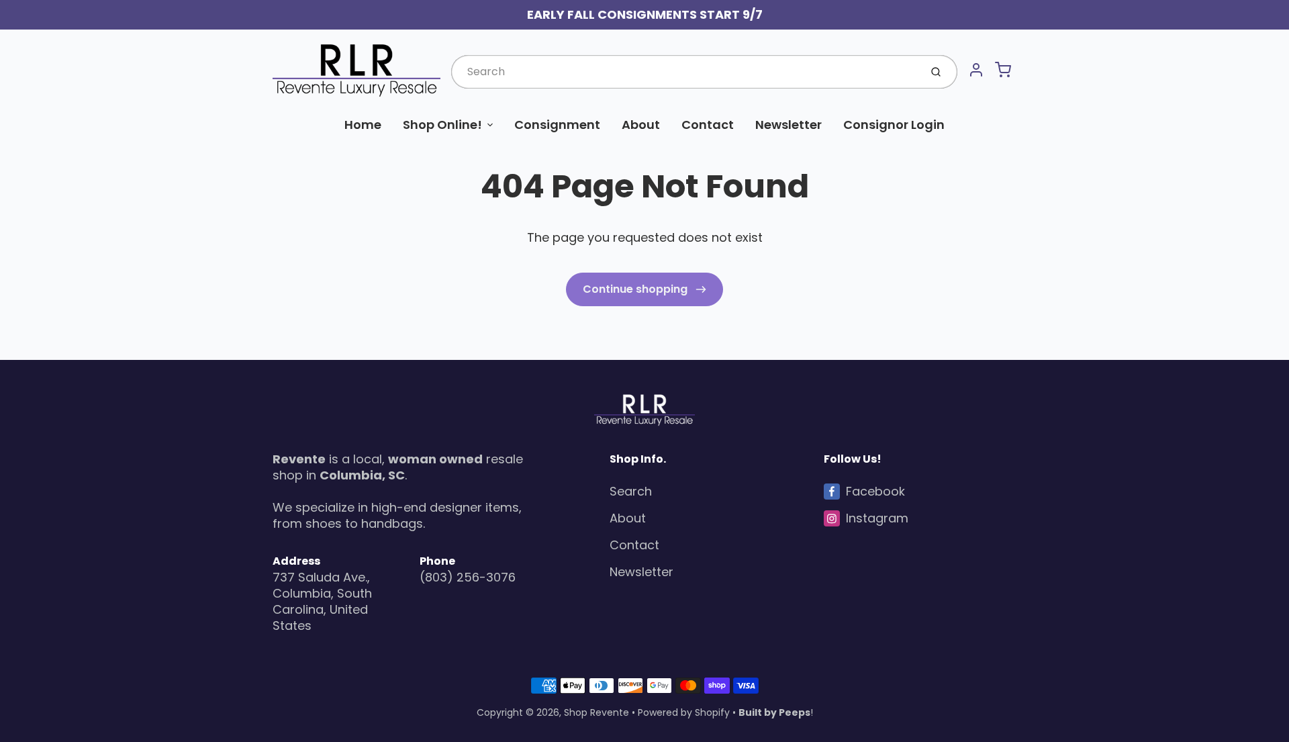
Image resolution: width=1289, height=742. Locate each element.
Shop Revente (596, 712)
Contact (707, 124)
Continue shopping (636, 289)
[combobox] (684, 72)
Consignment (557, 124)
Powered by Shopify (684, 712)
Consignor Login (894, 124)
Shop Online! (442, 124)
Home (362, 124)
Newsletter (788, 124)
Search (631, 491)
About (641, 124)
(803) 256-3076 (468, 577)
